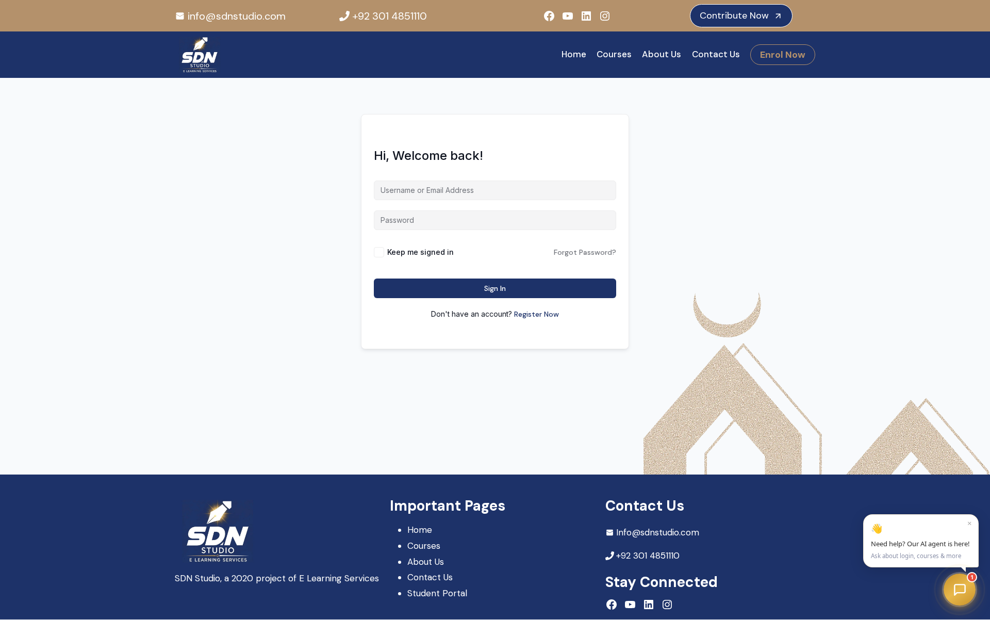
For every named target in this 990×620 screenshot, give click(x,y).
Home (574, 54)
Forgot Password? (585, 252)
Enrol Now (782, 54)
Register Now (536, 314)
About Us (661, 54)
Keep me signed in (420, 252)
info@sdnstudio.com (237, 16)
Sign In (495, 288)
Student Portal (437, 593)
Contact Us (716, 54)
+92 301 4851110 (389, 16)
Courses (614, 54)
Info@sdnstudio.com (657, 532)
